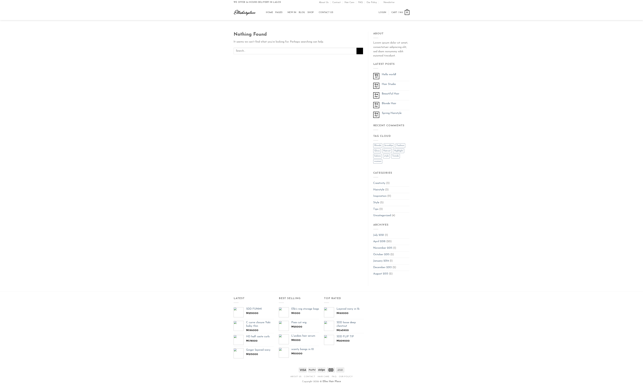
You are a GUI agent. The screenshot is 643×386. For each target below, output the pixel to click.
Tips (375, 209)
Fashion (400, 145)
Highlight (398, 151)
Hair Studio (389, 84)
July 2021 (378, 235)
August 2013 (380, 273)
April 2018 (379, 241)
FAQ (360, 2)
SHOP (310, 12)
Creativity (379, 183)
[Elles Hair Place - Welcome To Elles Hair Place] (245, 12)
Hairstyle (378, 189)
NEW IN (292, 12)
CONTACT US (326, 12)
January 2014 (381, 261)
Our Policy (372, 2)
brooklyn (389, 145)
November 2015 (382, 248)
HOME (269, 12)
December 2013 (382, 267)
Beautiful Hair (390, 93)
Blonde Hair (389, 103)
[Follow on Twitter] (405, 2)
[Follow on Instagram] (401, 2)
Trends (395, 156)
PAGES (278, 12)
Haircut (387, 151)
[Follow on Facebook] (398, 2)
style (386, 156)
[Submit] (359, 51)
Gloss (377, 151)
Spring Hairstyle (392, 113)
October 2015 (381, 254)
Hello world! (389, 74)
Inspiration (379, 196)
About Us (324, 2)
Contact (336, 2)
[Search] (262, 12)
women (377, 161)
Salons (377, 156)
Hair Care (349, 2)
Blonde (377, 145)
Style (376, 202)
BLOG (302, 12)
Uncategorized (382, 215)
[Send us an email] (408, 2)
